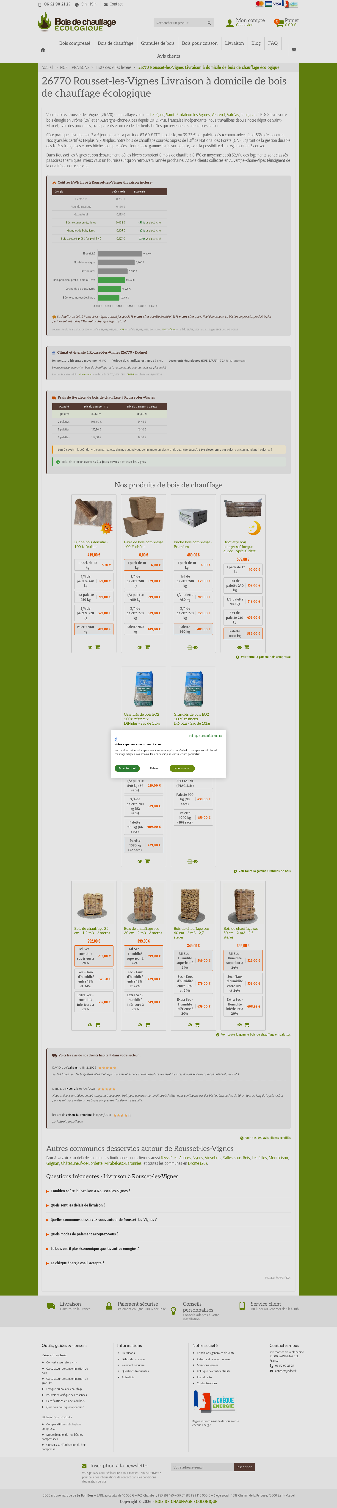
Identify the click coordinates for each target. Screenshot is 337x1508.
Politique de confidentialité (205, 736)
